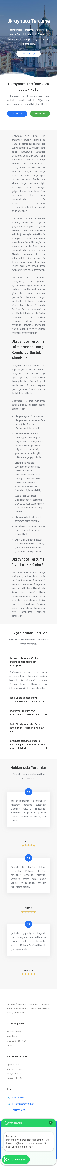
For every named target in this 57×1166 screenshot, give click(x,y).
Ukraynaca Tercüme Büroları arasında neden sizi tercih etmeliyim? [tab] (24, 662)
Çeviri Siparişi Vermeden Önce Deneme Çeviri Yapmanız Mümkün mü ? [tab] (27, 728)
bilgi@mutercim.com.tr (23, 1103)
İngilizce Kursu (19, 1110)
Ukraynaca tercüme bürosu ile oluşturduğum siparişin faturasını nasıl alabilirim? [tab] (27, 744)
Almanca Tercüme (15, 1069)
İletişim (10, 1045)
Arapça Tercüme (14, 1073)
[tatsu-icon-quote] (28, 791)
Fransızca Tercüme (15, 1078)
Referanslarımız (14, 1031)
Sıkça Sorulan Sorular (16, 1040)
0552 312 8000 (19, 1097)
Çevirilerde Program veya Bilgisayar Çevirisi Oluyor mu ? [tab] (25, 712)
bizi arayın (17, 113)
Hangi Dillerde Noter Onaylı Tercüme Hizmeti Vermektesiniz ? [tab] (27, 699)
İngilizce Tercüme (14, 1064)
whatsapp (40, 113)
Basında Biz (12, 1036)
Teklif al (26, 54)
